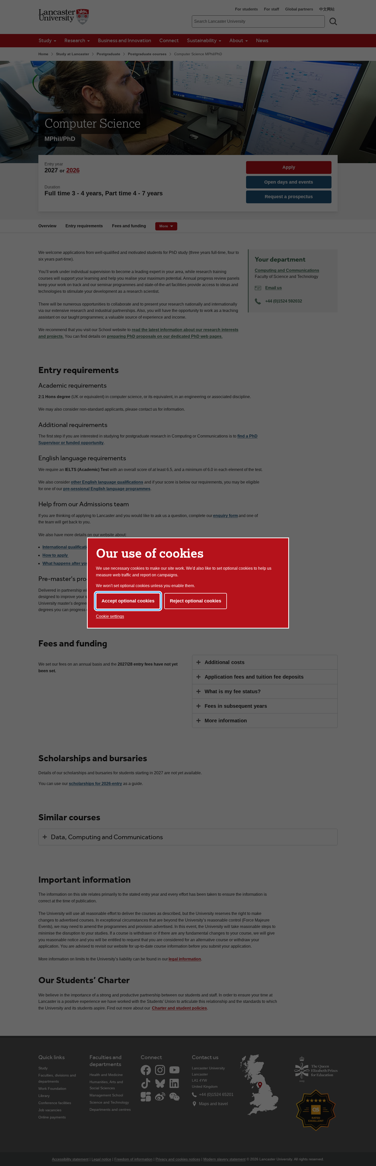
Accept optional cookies (128, 600)
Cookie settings (110, 616)
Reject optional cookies (195, 600)
